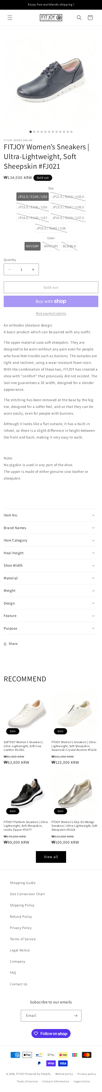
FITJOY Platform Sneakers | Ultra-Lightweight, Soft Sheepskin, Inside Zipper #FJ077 (26, 825)
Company (17, 961)
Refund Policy (21, 916)
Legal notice (82, 1081)
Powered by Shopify (38, 1073)
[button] (9, 17)
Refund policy (64, 1074)
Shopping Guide (22, 882)
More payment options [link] (51, 313)
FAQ (13, 972)
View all (51, 856)
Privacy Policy (20, 928)
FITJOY (20, 1073)
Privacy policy (86, 1074)
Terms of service (27, 1081)
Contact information (55, 1081)
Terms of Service (23, 939)
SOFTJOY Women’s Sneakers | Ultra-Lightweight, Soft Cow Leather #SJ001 (23, 746)
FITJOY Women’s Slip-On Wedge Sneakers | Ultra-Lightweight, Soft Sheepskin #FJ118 (74, 825)
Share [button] (13, 643)
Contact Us (18, 984)
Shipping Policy (22, 905)
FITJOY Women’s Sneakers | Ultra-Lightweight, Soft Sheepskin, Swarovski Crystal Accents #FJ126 (74, 746)
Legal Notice (20, 950)
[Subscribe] (75, 1016)
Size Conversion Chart (27, 894)
